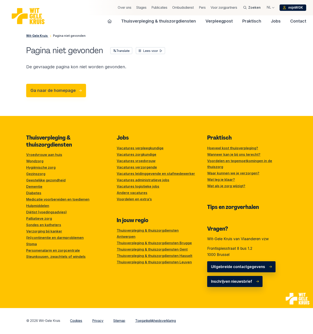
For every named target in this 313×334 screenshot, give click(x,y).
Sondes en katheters (43, 225)
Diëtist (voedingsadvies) (46, 212)
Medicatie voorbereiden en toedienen (57, 199)
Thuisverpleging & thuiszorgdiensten (49, 141)
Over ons (124, 8)
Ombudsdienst (183, 8)
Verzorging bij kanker (44, 231)
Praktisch (219, 137)
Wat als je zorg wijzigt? (226, 186)
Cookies (76, 321)
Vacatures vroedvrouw (136, 161)
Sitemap (119, 321)
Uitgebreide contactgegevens (238, 266)
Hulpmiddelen (37, 206)
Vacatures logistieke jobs (138, 186)
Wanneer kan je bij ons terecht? (233, 154)
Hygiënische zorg (41, 167)
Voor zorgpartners (224, 8)
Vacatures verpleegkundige (140, 148)
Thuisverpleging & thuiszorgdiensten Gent (152, 249)
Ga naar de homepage (53, 90)
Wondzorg (34, 161)
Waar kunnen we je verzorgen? (233, 173)
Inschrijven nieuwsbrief (231, 281)
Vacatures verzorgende (137, 167)
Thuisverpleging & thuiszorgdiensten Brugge (154, 243)
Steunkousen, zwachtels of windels (56, 256)
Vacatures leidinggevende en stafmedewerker (156, 173)
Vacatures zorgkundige (136, 154)
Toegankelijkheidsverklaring (155, 321)
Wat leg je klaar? (221, 179)
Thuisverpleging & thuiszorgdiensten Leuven (154, 262)
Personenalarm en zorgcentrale (53, 250)
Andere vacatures (132, 193)
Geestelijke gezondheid (46, 180)
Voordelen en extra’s (134, 199)
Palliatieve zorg (39, 218)
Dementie (34, 186)
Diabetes (33, 193)
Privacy (97, 321)
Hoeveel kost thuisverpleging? (232, 148)
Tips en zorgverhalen (233, 207)
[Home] (110, 21)
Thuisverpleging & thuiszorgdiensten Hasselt (154, 256)
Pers (202, 8)
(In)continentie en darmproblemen (55, 238)
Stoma (31, 244)
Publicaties (159, 8)
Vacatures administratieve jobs (143, 180)
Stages (141, 8)
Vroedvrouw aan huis (44, 155)
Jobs (123, 137)
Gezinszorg (35, 174)
